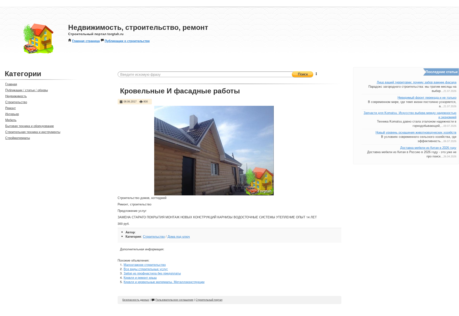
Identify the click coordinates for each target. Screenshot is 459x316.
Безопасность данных (135, 299)
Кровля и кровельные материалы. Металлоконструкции (164, 281)
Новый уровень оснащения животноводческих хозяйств (416, 132)
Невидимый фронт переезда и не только (427, 97)
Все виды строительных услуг (146, 269)
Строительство (154, 236)
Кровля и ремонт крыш (140, 277)
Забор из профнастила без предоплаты (152, 273)
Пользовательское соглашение (174, 299)
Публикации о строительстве (127, 40)
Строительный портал (209, 299)
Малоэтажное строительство (145, 264)
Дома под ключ (179, 236)
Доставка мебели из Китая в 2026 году (428, 148)
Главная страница (86, 40)
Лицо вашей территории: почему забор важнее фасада (416, 82)
